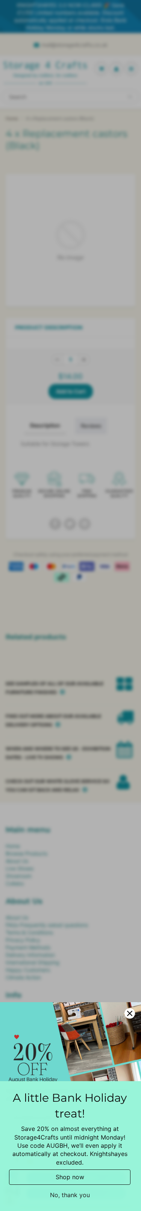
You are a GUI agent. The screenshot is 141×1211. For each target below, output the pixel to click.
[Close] (129, 1013)
